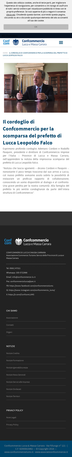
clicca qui (10, 14)
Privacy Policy (12, 424)
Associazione (12, 317)
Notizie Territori (13, 396)
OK (35, 26)
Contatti (10, 325)
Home (5, 53)
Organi (9, 332)
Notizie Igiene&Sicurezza (17, 367)
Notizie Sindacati (13, 389)
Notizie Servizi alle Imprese (18, 382)
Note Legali (11, 417)
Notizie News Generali (16, 374)
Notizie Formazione (15, 360)
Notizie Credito (13, 353)
